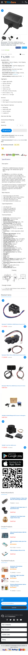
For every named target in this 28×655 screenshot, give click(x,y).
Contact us (14, 70)
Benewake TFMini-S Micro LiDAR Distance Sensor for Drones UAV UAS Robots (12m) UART (14, 355)
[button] (20, 130)
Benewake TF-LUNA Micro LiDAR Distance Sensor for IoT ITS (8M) (14, 324)
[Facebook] (7, 620)
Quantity (3, 125)
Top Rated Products (8, 561)
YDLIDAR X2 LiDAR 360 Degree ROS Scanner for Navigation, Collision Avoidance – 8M (14, 415)
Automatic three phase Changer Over (16, 567)
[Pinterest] (17, 620)
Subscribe (14, 607)
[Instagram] (14, 620)
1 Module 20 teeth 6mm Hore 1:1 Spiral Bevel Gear (18, 508)
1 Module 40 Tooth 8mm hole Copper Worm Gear (17, 517)
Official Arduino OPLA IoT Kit (17, 550)
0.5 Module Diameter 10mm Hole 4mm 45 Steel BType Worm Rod (18, 499)
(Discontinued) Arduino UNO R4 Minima (18, 533)
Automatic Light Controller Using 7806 (17, 576)
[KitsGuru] (10, 2)
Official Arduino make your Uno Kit (18, 542)
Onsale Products (6, 527)
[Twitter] (10, 620)
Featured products (7, 493)
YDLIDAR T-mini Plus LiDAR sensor (9, 445)
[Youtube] (21, 620)
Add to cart (7, 130)
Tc (11, 63)
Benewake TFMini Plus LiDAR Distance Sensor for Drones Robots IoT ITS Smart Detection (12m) (14, 385)
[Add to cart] (25, 326)
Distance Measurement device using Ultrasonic (18, 585)
